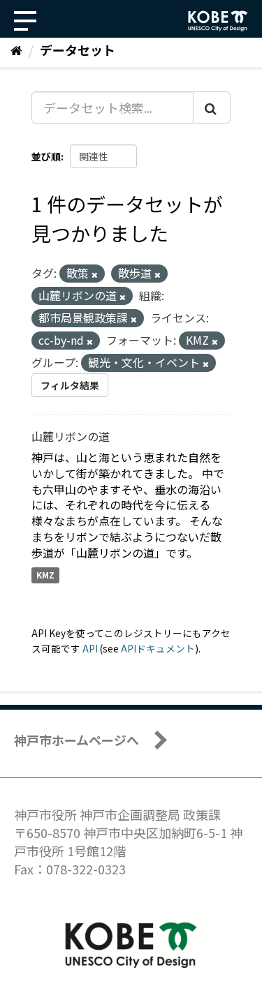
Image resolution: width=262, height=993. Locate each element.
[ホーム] (16, 49)
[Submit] (212, 107)
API (90, 648)
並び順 (46, 156)
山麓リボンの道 (70, 436)
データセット (77, 49)
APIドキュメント (158, 648)
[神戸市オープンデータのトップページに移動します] (218, 20)
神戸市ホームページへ (76, 740)
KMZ (45, 575)
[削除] (95, 274)
